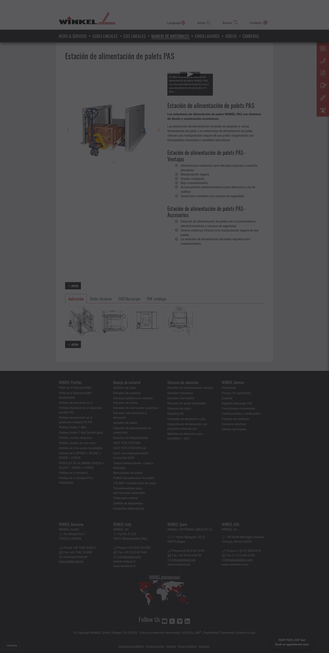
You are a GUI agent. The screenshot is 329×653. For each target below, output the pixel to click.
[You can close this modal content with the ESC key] (164, 326)
